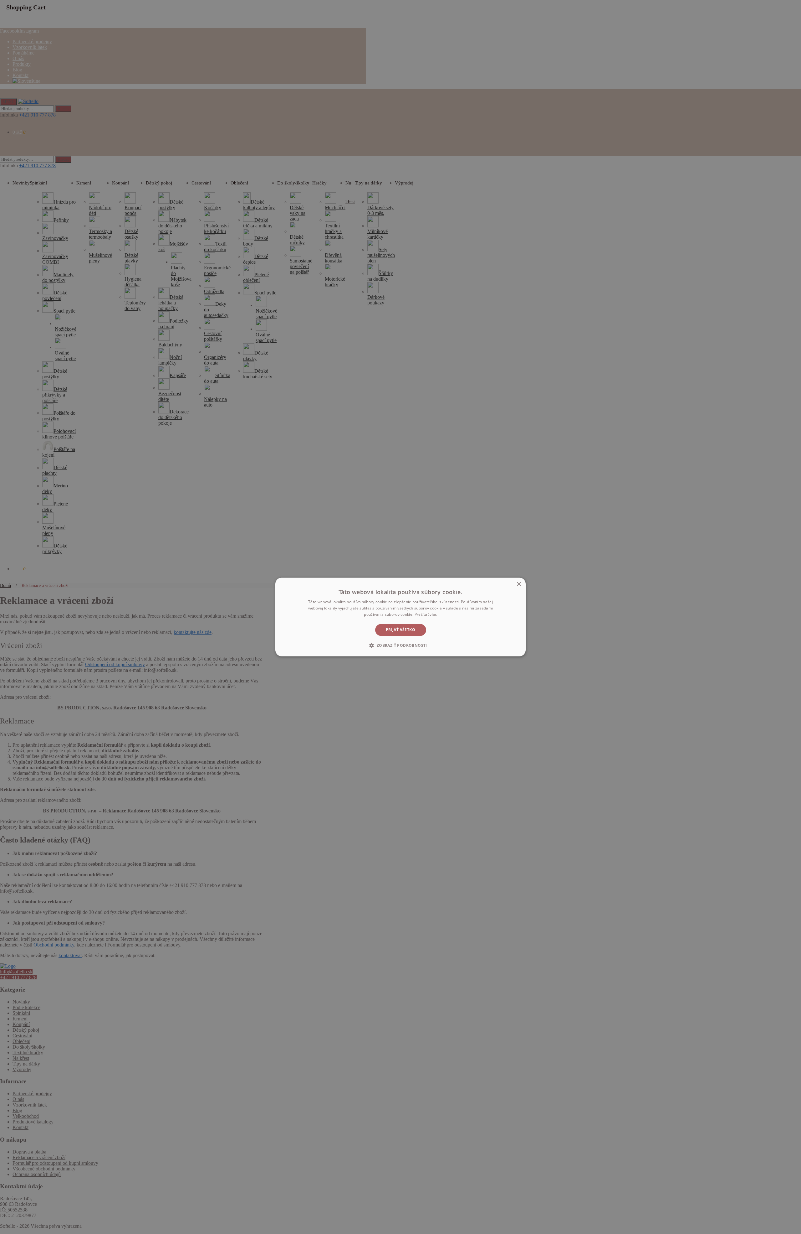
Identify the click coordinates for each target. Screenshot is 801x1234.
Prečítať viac (426, 614)
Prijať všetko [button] (400, 629)
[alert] (400, 617)
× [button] (518, 584)
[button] (400, 645)
